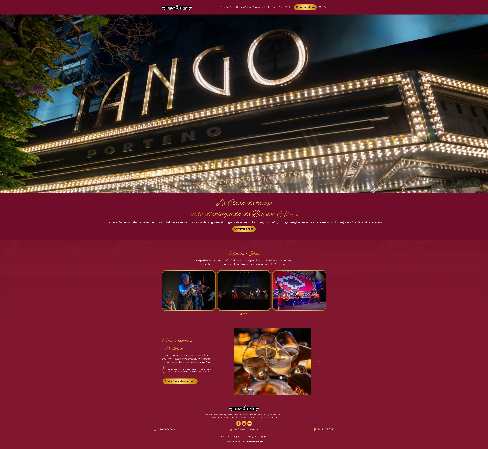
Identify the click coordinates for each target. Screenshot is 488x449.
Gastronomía (259, 7)
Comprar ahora (305, 7)
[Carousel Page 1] (241, 314)
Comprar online (244, 228)
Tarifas (288, 7)
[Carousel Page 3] (247, 314)
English (237, 436)
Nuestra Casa (227, 7)
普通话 (264, 436)
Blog (280, 7)
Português (251, 436)
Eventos (272, 7)
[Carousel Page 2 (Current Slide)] (244, 314)
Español (225, 436)
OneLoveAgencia (254, 441)
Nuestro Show (243, 7)
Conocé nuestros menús (180, 381)
